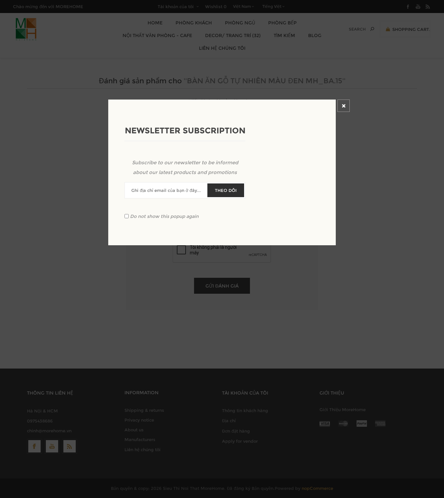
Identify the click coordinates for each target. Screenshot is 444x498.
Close (343, 106)
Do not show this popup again (164, 216)
